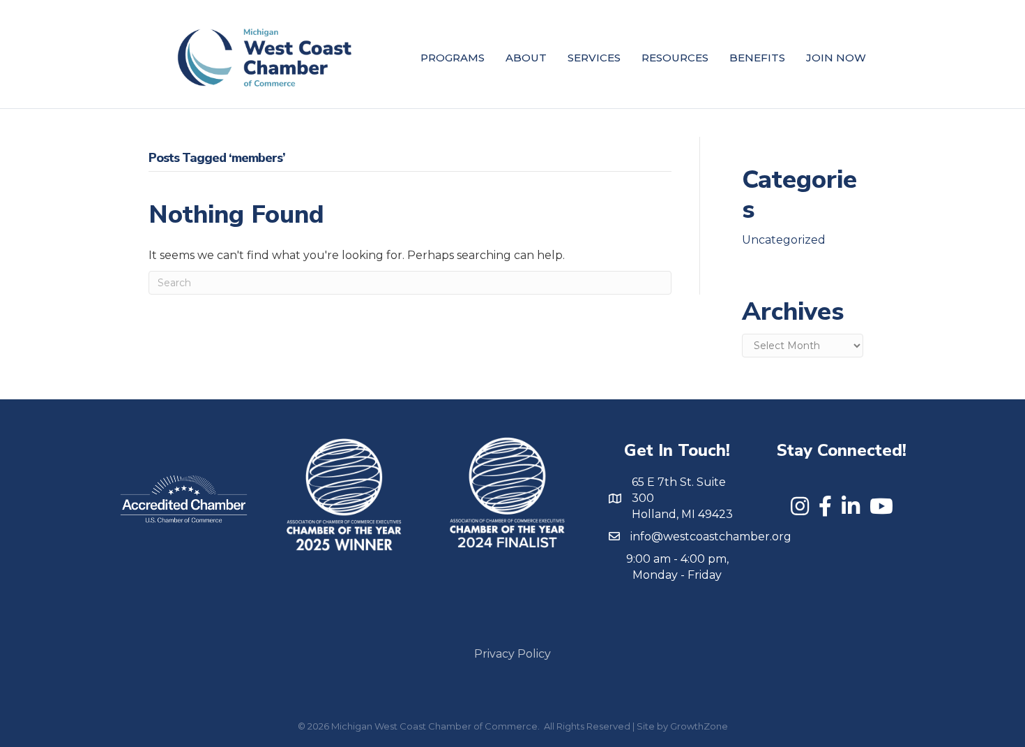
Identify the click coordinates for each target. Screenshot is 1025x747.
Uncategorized (784, 239)
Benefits (757, 57)
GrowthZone (699, 726)
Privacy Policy (512, 653)
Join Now (836, 57)
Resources (674, 57)
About (526, 57)
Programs (452, 57)
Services (594, 57)
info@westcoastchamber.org (710, 536)
